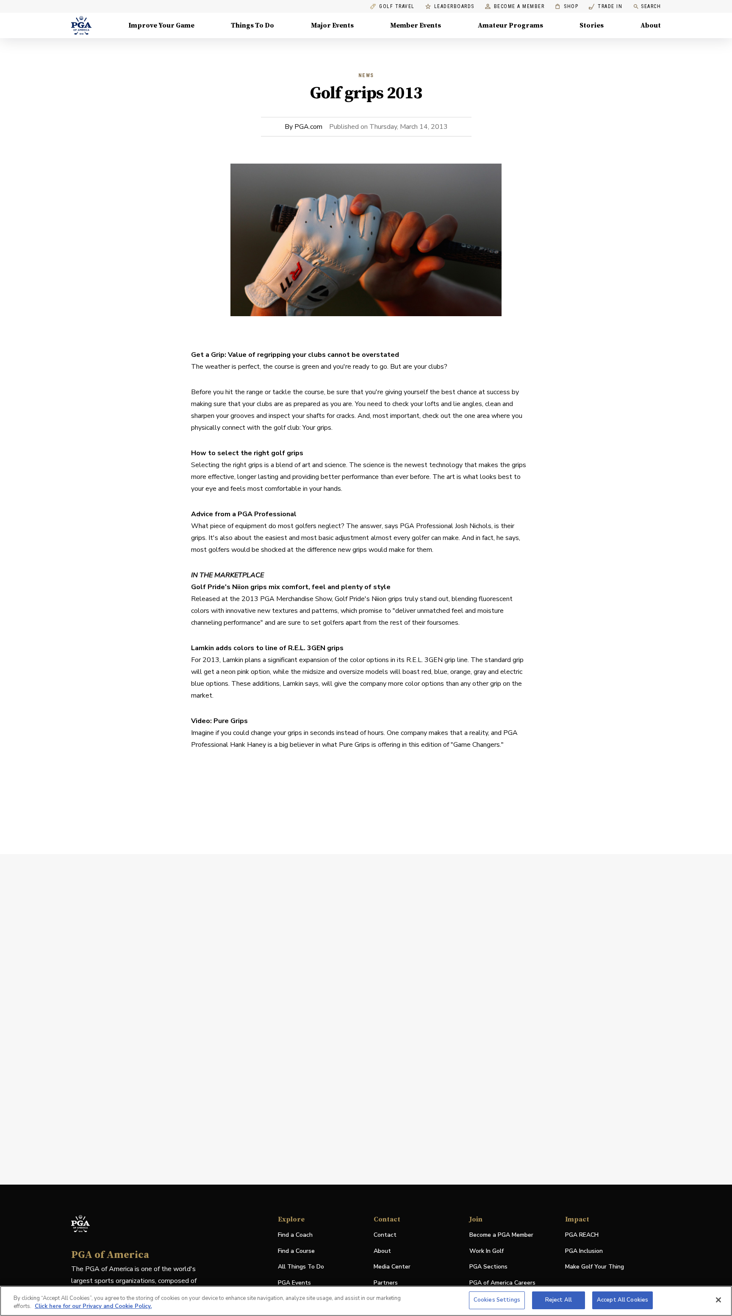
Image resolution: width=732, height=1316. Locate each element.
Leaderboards (454, 6)
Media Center (392, 1267)
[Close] (718, 1300)
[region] (366, 1301)
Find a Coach (295, 1235)
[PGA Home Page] (81, 25)
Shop (566, 6)
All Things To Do (301, 1267)
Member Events (415, 25)
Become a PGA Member (501, 1235)
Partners (386, 1283)
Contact (385, 1235)
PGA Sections (488, 1267)
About (650, 25)
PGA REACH (582, 1235)
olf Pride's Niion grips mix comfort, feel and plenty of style (293, 587)
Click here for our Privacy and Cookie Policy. (93, 1306)
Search (651, 6)
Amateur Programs (510, 25)
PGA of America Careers (502, 1283)
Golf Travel (397, 6)
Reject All (558, 1300)
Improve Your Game (161, 25)
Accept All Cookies (622, 1300)
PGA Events (294, 1283)
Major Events (332, 25)
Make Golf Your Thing (594, 1267)
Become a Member (519, 6)
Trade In (605, 6)
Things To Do (252, 25)
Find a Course (296, 1251)
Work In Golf (486, 1251)
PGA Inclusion (584, 1251)
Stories (592, 25)
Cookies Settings (497, 1300)
